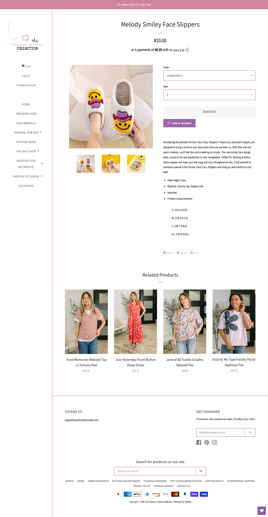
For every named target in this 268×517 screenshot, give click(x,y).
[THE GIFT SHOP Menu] (38, 151)
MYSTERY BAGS (26, 142)
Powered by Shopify (182, 501)
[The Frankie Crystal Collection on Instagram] (214, 443)
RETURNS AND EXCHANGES (126, 481)
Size (165, 86)
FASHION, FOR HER (26, 132)
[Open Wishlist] (262, 511)
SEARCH (70, 481)
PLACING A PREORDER (155, 481)
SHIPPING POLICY (214, 481)
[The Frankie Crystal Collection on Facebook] (198, 443)
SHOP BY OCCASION (26, 176)
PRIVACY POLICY (141, 486)
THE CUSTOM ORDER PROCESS (186, 481)
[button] (160, 49)
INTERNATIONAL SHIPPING (241, 481)
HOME (26, 104)
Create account (26, 85)
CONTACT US (183, 486)
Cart (27, 66)
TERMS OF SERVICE (163, 486)
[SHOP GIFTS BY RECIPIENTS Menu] (42, 164)
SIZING (80, 481)
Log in (26, 76)
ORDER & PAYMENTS (98, 481)
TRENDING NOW (26, 114)
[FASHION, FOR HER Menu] (40, 132)
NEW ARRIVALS (26, 123)
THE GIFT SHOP (26, 151)
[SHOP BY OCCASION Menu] (41, 176)
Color (166, 67)
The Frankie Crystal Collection (158, 501)
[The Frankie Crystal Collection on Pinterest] (206, 443)
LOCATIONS (26, 186)
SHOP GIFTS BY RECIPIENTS (26, 164)
